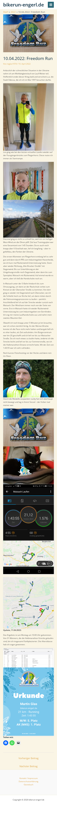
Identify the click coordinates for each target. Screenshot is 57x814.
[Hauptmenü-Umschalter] (51, 5)
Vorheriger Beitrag (28, 758)
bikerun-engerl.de (23, 4)
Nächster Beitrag (28, 766)
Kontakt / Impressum (28, 778)
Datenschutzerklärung (28, 781)
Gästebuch (28, 784)
